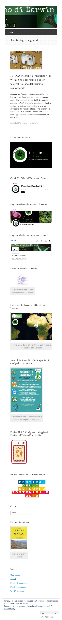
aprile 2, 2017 (15, 123)
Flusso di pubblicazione (20, 583)
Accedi (13, 579)
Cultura (35, 123)
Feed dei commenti (18, 587)
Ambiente (27, 123)
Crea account (15, 574)
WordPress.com (17, 591)
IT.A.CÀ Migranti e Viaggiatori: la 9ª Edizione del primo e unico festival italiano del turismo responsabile (30, 82)
